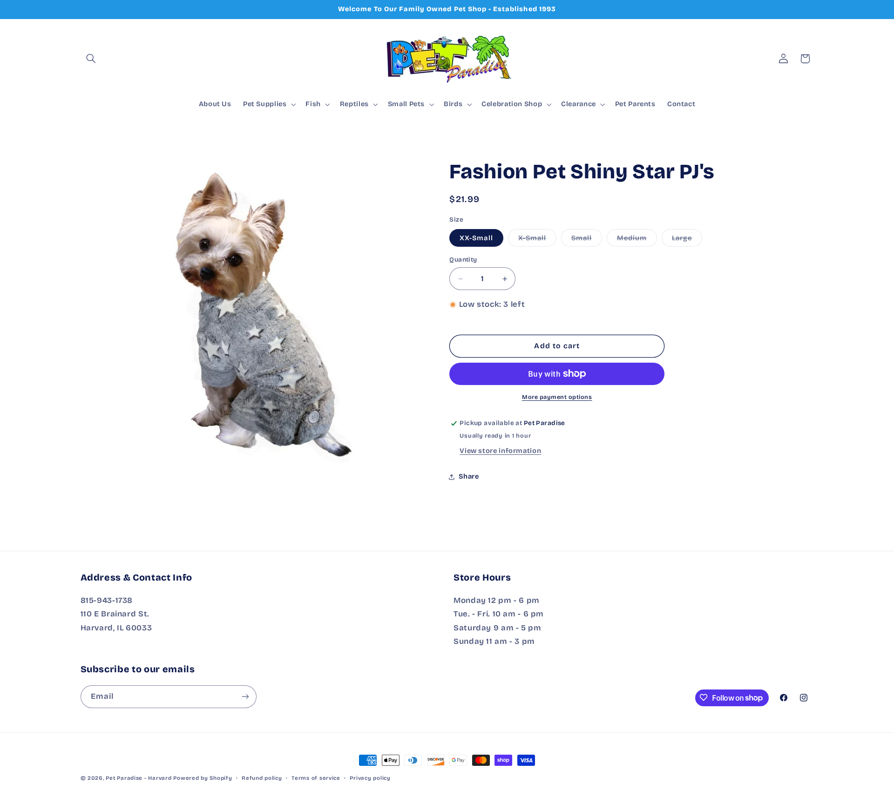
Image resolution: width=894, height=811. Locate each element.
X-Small (537, 240)
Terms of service (315, 778)
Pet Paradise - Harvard (138, 778)
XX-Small (476, 238)
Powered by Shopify (202, 778)
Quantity (463, 260)
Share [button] (469, 476)
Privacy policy (370, 778)
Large (687, 240)
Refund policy (262, 778)
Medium (637, 240)
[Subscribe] (245, 696)
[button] (91, 58)
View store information (500, 450)
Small (586, 240)
